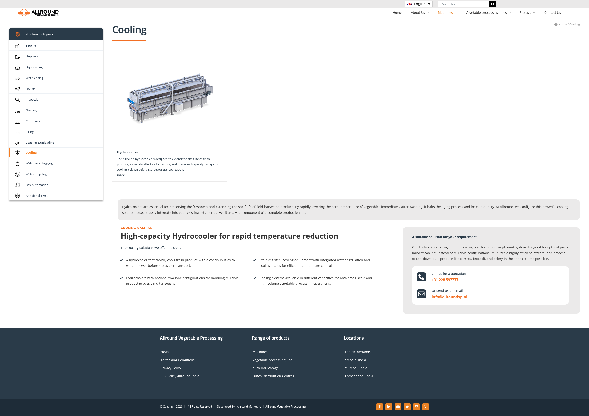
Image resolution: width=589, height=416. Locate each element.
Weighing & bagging (39, 163)
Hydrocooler (127, 152)
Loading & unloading (40, 143)
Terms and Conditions (178, 360)
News (165, 352)
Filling (30, 132)
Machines (260, 352)
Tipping (31, 45)
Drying (30, 89)
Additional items (37, 196)
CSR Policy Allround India (180, 376)
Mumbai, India (356, 368)
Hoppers (32, 56)
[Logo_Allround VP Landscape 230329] (38, 10)
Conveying (33, 121)
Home (562, 24)
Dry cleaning (34, 67)
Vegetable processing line (272, 360)
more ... (122, 175)
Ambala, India (355, 360)
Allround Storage (266, 368)
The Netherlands (358, 352)
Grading (31, 110)
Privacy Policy (171, 368)
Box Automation (37, 185)
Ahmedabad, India (359, 376)
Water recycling (36, 174)
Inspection (33, 99)
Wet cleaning (34, 78)
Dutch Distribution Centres (273, 376)
